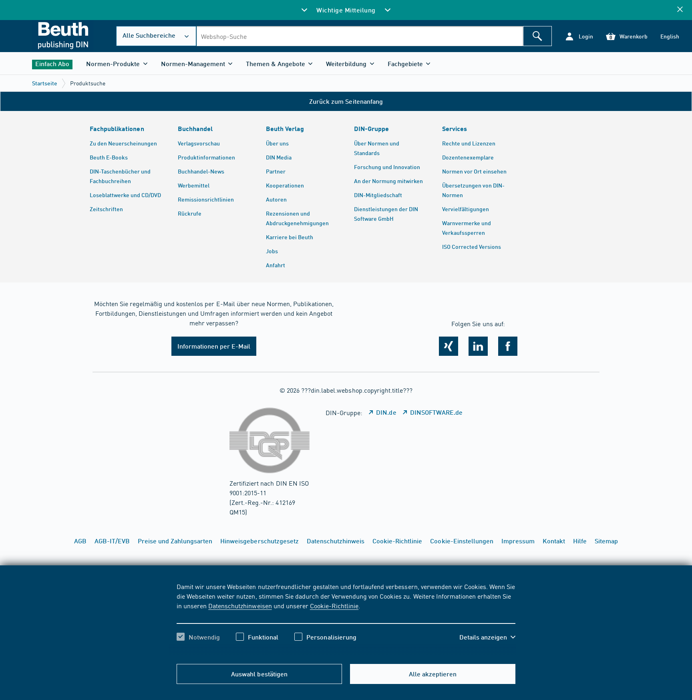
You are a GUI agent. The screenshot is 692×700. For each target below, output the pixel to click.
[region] (346, 618)
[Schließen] (680, 9)
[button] (579, 36)
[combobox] (359, 36)
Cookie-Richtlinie (334, 605)
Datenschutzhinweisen (240, 605)
